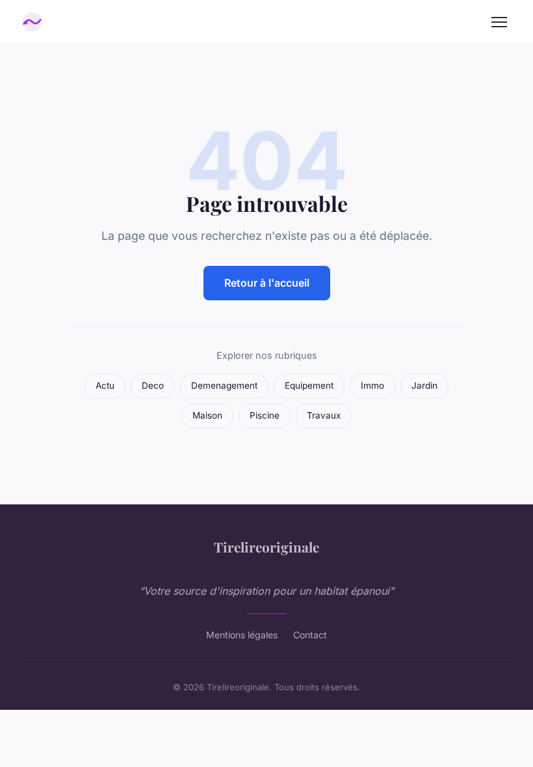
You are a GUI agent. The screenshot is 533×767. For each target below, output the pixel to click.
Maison (207, 415)
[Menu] (499, 22)
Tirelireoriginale (266, 547)
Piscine (265, 415)
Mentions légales (242, 634)
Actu (105, 385)
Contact (310, 634)
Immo (372, 385)
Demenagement (224, 385)
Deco (153, 385)
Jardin (424, 385)
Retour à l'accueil (266, 282)
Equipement (309, 385)
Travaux (324, 415)
